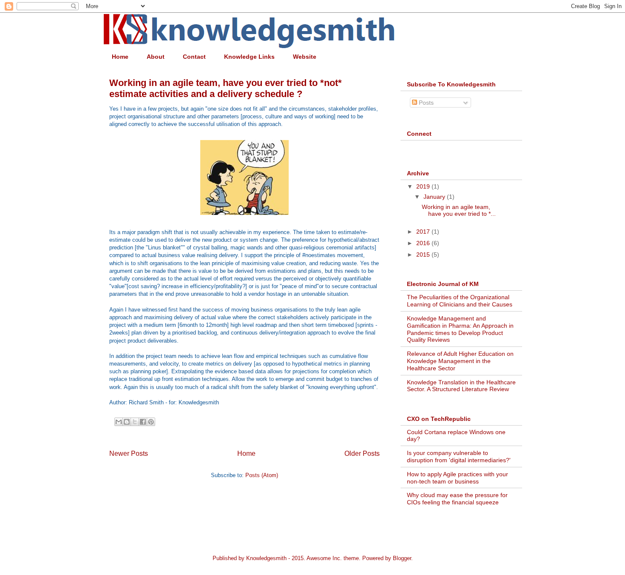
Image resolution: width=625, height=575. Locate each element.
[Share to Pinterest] (151, 422)
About (156, 56)
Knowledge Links (249, 56)
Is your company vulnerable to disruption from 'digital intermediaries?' (459, 456)
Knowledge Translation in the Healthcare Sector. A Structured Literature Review (461, 386)
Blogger (402, 558)
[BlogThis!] (126, 422)
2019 (424, 186)
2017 (424, 231)
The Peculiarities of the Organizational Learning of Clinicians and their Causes (459, 301)
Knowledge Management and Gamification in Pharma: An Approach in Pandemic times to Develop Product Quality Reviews (460, 329)
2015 (424, 254)
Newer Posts (128, 453)
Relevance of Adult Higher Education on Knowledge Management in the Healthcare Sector (460, 361)
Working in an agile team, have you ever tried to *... (459, 210)
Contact (194, 56)
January (435, 196)
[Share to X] (135, 422)
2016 (424, 243)
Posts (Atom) (261, 475)
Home (120, 56)
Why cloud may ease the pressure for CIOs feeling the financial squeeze (457, 499)
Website (304, 56)
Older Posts (362, 453)
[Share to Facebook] (143, 422)
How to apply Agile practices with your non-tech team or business (457, 478)
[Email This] (118, 422)
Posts (425, 102)
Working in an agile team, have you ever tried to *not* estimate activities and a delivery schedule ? (225, 88)
